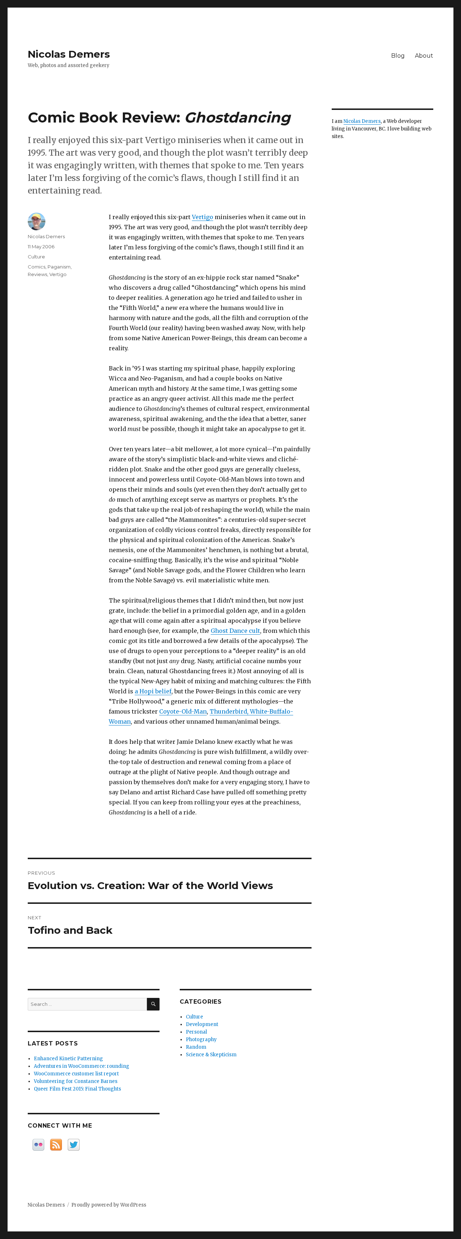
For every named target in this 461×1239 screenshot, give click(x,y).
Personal (196, 1032)
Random (196, 1047)
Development (202, 1024)
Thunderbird (228, 711)
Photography (201, 1039)
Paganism (59, 267)
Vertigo (202, 217)
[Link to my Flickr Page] (38, 1145)
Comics (36, 267)
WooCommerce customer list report (76, 1074)
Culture (36, 256)
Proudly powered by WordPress (108, 1205)
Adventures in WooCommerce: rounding (81, 1066)
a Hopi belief (153, 691)
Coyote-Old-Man (183, 711)
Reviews (37, 274)
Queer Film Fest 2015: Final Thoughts (77, 1089)
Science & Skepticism (211, 1055)
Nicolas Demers (69, 54)
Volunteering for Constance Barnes (75, 1081)
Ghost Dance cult (235, 630)
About (424, 55)
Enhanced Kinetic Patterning (68, 1059)
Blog (398, 55)
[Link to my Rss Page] (56, 1145)
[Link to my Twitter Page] (74, 1145)
